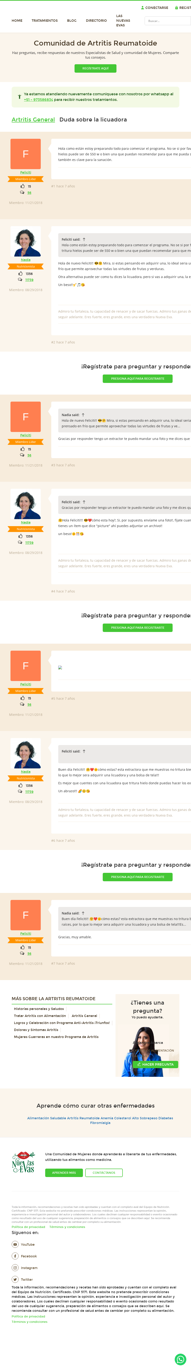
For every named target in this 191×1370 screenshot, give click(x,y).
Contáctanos (104, 1172)
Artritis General (33, 119)
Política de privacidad (28, 1227)
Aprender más (64, 1172)
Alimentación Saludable (46, 1118)
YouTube (28, 1245)
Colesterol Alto (126, 1118)
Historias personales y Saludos (39, 1009)
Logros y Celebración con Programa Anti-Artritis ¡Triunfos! (62, 1023)
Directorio (96, 21)
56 (29, 193)
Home (17, 21)
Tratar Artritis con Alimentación (40, 1016)
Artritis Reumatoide (83, 1118)
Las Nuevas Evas (123, 20)
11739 (29, 280)
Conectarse (156, 8)
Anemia (107, 1118)
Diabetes (165, 1118)
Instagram (29, 1268)
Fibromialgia (100, 1123)
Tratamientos (45, 21)
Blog (72, 21)
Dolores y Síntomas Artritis (36, 1030)
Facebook (29, 1256)
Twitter (27, 1280)
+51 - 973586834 (38, 99)
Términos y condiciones (67, 1227)
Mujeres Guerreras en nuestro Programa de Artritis (56, 1037)
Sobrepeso (148, 1118)
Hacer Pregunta (158, 1065)
